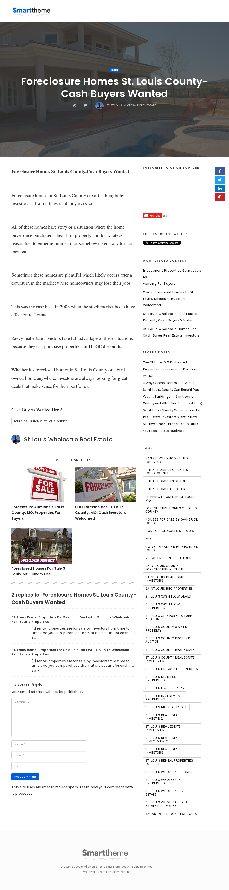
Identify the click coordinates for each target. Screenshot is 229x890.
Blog (114, 70)
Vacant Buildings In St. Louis (171, 814)
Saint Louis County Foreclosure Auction (164, 567)
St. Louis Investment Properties (163, 697)
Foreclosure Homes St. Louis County (40, 421)
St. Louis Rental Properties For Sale (169, 762)
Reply (35, 638)
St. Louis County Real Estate (170, 650)
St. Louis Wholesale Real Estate (167, 792)
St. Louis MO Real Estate (166, 707)
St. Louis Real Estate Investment (163, 728)
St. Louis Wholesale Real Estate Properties (167, 804)
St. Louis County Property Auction (168, 640)
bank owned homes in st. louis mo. (168, 460)
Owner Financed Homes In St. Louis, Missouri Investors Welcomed (168, 298)
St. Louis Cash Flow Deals (168, 596)
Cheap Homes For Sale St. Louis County (168, 471)
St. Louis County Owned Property (166, 628)
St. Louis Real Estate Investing (163, 717)
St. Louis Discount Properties (171, 669)
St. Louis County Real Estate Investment (170, 659)
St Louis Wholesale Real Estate (68, 439)
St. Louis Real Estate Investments (163, 739)
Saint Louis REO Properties (169, 589)
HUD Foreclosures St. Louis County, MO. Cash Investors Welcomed (100, 512)
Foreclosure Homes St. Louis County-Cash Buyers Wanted (114, 87)
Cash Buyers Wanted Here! (36, 409)
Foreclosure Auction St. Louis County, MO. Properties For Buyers (37, 512)
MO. (148, 539)
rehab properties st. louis (168, 558)
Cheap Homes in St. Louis (167, 481)
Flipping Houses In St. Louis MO (170, 498)
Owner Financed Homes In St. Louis (171, 548)
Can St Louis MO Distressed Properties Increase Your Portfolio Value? (170, 369)
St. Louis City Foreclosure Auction (168, 617)
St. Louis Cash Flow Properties (162, 606)
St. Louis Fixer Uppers (164, 688)
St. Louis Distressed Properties (163, 678)
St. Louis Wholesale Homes (169, 772)
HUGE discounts (105, 346)
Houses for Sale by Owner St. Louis (171, 521)
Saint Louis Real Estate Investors (165, 579)
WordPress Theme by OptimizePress (106, 871)
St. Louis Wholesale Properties (162, 781)
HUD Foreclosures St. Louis (169, 531)
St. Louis (62, 195)
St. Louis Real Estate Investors (163, 750)
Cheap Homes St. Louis (165, 489)
